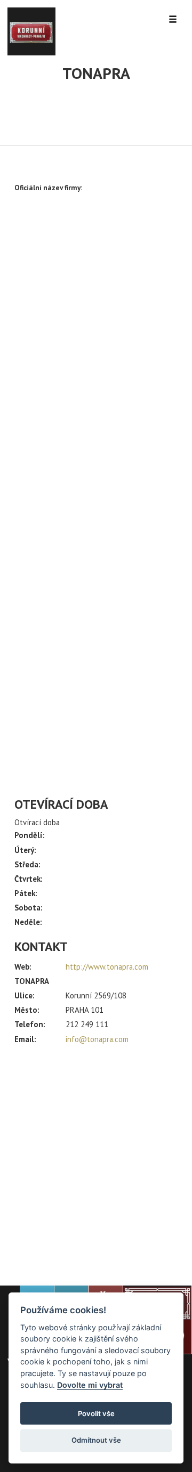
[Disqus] (96, 358)
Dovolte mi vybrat (90, 1384)
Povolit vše (96, 1413)
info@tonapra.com (97, 1039)
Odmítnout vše (96, 1440)
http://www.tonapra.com (107, 967)
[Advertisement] (96, 1160)
